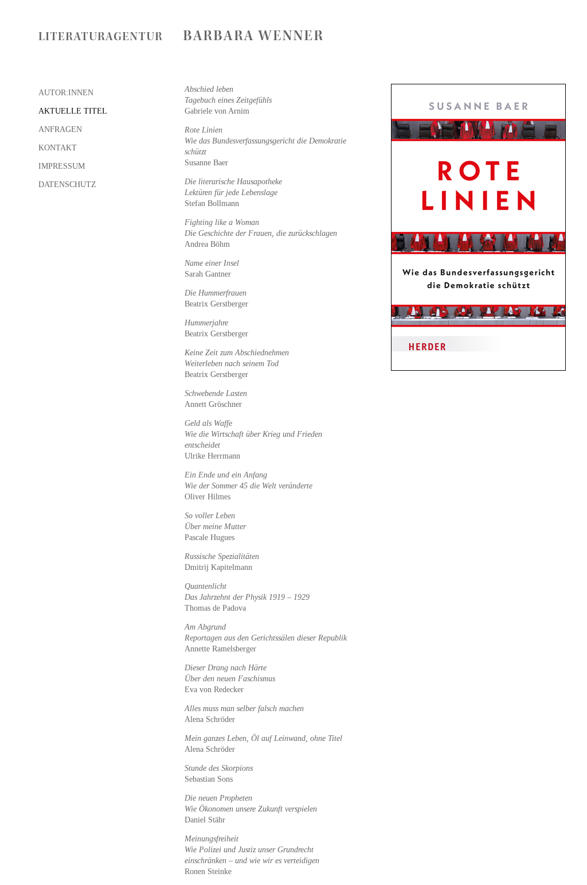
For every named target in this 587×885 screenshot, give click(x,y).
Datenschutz (67, 184)
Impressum (61, 166)
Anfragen (60, 129)
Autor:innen (65, 92)
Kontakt (57, 147)
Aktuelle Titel (72, 111)
